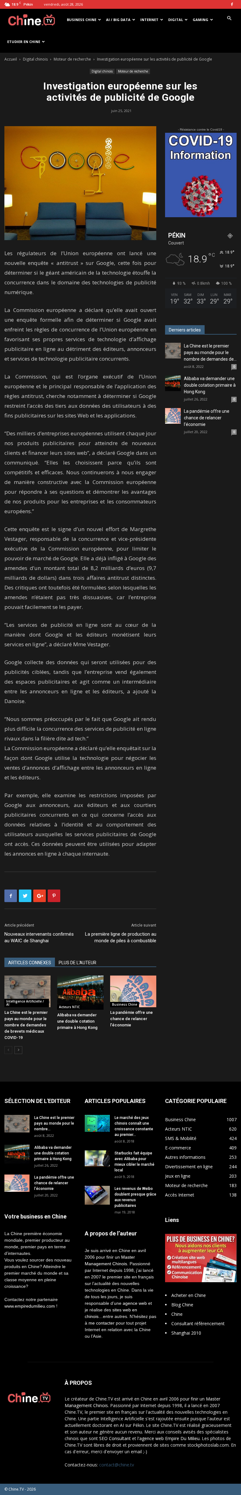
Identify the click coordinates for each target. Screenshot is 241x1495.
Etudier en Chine (23, 41)
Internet (149, 19)
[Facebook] (232, 4)
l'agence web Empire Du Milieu (168, 1438)
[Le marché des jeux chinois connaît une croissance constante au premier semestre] (97, 1123)
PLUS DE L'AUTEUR (77, 962)
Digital (175, 19)
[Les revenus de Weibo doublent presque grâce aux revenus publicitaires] (97, 1195)
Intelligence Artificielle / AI (25, 1003)
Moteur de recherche (72, 59)
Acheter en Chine (188, 1295)
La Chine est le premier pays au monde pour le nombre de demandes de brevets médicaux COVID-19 (26, 1025)
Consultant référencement (198, 1323)
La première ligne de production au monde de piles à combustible (120, 937)
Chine (177, 1314)
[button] (229, 18)
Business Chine (81, 19)
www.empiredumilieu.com (29, 1306)
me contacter (101, 1323)
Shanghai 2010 (186, 1333)
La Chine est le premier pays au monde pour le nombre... (54, 1123)
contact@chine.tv (116, 1465)
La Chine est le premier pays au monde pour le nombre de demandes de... (210, 352)
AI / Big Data (118, 19)
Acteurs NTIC (69, 1007)
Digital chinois (35, 59)
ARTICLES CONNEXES (29, 962)
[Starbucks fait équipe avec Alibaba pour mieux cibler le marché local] (97, 1158)
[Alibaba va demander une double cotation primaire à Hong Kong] (80, 993)
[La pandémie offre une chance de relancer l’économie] (133, 991)
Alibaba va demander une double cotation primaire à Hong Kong (77, 1021)
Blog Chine (182, 1305)
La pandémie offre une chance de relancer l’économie (131, 1018)
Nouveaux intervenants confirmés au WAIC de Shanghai (39, 937)
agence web (135, 1303)
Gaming (200, 19)
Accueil (10, 59)
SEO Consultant (115, 1438)
